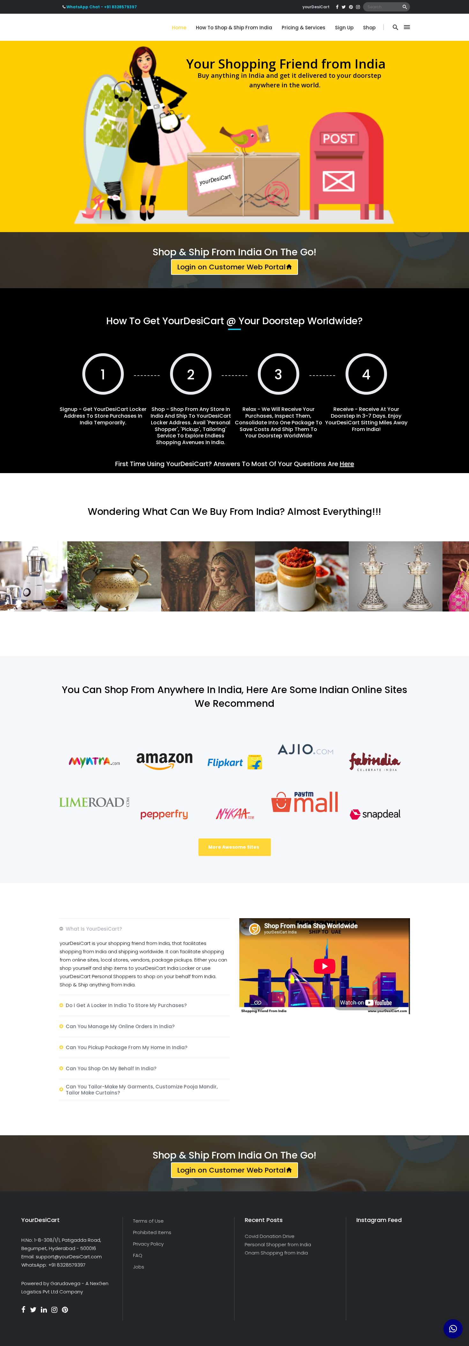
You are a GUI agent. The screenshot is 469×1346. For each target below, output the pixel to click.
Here (347, 463)
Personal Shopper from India (278, 1244)
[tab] (144, 928)
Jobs (138, 1266)
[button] (453, 1328)
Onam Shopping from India (276, 1252)
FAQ (137, 1255)
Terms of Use (148, 1221)
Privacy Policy (148, 1243)
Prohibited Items (152, 1232)
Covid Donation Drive (269, 1236)
